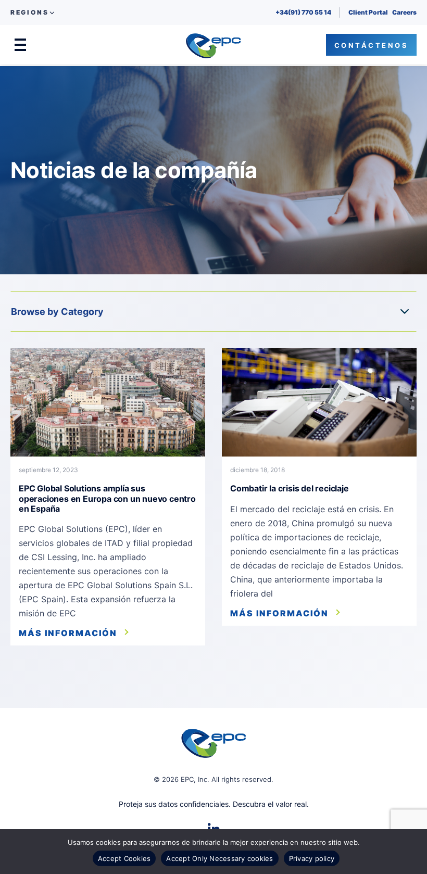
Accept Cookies (124, 858)
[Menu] (20, 45)
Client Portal (368, 12)
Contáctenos (371, 45)
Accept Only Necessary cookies (219, 858)
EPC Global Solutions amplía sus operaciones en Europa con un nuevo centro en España (107, 498)
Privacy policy (312, 858)
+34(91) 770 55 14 (303, 12)
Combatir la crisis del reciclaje (289, 488)
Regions (29, 12)
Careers (404, 12)
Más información (68, 633)
